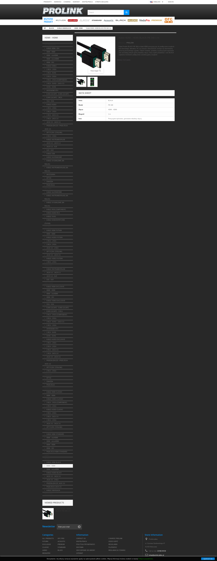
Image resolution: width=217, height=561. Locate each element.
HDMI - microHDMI (52, 59)
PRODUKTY (48, 2)
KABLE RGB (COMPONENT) (56, 209)
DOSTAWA (79, 547)
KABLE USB (50, 154)
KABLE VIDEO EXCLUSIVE (55, 301)
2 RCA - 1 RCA (51, 136)
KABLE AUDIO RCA (53, 213)
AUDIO (133, 20)
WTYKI (48, 178)
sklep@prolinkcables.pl (156, 555)
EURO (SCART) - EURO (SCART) (57, 94)
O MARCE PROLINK (115, 538)
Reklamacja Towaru (116, 550)
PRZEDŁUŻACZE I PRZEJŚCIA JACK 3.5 (56, 127)
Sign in (170, 2)
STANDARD (97, 20)
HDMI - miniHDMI (52, 55)
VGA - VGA (50, 101)
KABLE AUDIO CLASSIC (54, 409)
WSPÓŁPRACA (87, 2)
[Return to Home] (45, 28)
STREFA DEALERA (101, 2)
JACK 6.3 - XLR (51, 147)
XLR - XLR (49, 150)
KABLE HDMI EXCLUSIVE (55, 287)
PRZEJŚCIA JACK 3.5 (53, 487)
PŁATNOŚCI (112, 547)
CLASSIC (85, 20)
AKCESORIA (50, 174)
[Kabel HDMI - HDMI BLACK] (81, 82)
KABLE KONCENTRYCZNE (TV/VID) (55, 221)
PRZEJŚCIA (50, 185)
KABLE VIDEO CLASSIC (54, 399)
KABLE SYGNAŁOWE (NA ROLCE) (54, 162)
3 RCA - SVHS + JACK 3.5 (55, 83)
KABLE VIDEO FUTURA (54, 258)
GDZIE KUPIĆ (113, 541)
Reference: (122, 43)
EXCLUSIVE (73, 20)
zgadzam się (207, 559)
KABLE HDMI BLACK (53, 462)
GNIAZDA (49, 181)
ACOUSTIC (109, 20)
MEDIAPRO (145, 20)
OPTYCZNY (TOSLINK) (54, 132)
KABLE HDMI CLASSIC (54, 392)
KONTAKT (76, 2)
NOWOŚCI (57, 2)
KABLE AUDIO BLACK (54, 473)
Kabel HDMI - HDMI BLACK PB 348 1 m (63, 510)
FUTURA (61, 20)
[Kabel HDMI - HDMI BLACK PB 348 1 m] (92, 82)
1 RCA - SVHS (51, 73)
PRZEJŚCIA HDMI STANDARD (56, 452)
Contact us (81, 538)
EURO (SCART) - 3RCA (54, 97)
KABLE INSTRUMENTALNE (55, 139)
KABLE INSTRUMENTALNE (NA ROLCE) (56, 169)
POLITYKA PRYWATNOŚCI (85, 544)
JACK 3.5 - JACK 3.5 (53, 122)
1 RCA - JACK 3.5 (52, 115)
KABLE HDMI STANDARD (55, 434)
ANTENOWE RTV (52, 90)
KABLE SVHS (51, 216)
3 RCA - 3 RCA (51, 76)
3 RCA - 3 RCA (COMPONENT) (56, 80)
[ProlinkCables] (63, 11)
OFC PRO (169, 20)
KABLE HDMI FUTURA (54, 230)
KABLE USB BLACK (53, 490)
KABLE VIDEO (51, 66)
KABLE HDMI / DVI (52, 48)
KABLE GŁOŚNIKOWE (54, 157)
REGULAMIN (112, 544)
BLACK (121, 20)
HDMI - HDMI (50, 52)
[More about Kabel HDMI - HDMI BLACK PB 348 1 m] (48, 513)
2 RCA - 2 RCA (51, 111)
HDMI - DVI (50, 62)
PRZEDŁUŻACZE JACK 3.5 (55, 483)
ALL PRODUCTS (48, 20)
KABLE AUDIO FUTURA (54, 237)
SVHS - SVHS (51, 87)
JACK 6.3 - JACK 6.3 (53, 143)
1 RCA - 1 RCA (51, 69)
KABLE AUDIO (51, 104)
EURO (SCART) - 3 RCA (54, 311)
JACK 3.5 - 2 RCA (52, 248)
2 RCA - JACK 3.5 (52, 119)
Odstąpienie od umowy (85, 550)
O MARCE (67, 2)
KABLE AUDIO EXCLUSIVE (55, 339)
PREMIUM (157, 20)
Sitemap (79, 553)
